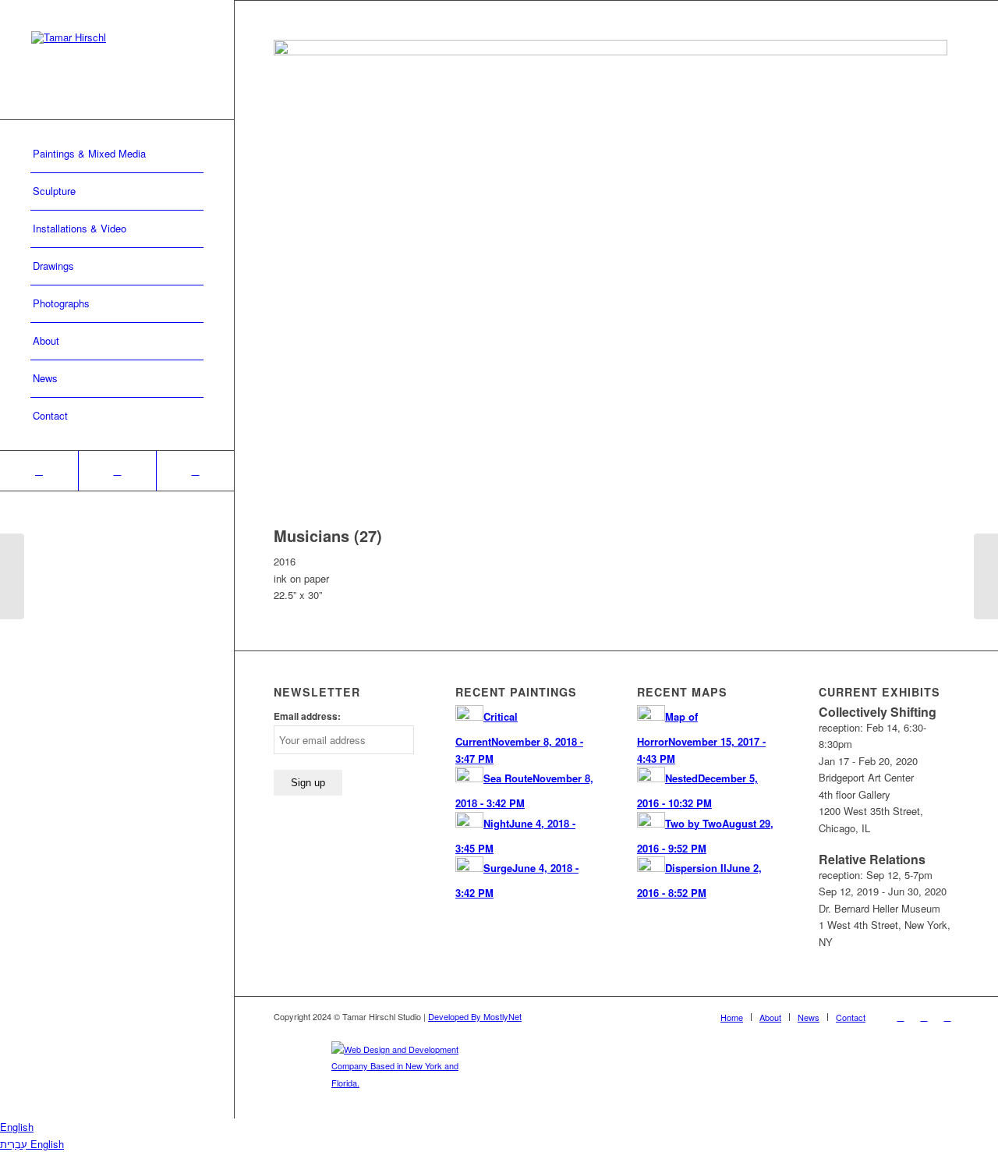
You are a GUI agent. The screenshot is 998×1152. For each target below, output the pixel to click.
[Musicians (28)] (986, 576)
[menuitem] (116, 154)
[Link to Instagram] (117, 471)
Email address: (307, 716)
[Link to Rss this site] (195, 471)
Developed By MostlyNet (475, 1016)
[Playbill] (12, 576)
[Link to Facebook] (39, 471)
